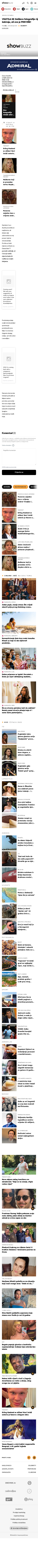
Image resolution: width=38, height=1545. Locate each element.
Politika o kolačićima (19, 1523)
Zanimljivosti (7, 1469)
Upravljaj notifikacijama (20, 1528)
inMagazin (6, 1472)
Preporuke (32, 1469)
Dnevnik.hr (8, 9)
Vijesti (18, 9)
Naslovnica (6, 1465)
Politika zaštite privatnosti (19, 1519)
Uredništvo (19, 1509)
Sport (26, 9)
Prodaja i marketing (19, 1512)
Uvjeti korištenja (19, 1516)
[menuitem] (31, 3)
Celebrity (32, 1465)
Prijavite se (19, 472)
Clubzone (32, 1472)
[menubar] (31, 3)
